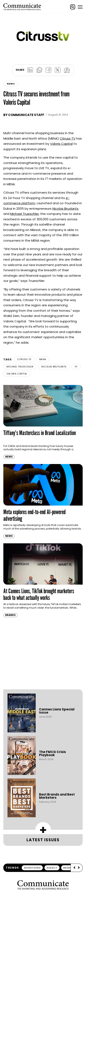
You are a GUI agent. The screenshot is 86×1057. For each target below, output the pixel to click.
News (11, 83)
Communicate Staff (26, 115)
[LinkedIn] (30, 70)
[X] (57, 70)
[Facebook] (48, 70)
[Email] (66, 70)
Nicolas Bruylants (65, 208)
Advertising (32, 867)
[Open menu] (80, 6)
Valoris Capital (61, 143)
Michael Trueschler (24, 214)
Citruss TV (67, 138)
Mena (42, 359)
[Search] (72, 6)
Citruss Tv (24, 359)
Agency (52, 867)
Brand (67, 867)
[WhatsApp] (39, 70)
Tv (76, 366)
